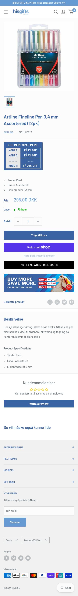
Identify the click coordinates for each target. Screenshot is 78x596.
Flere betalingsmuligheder (39, 255)
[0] (71, 12)
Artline (8, 132)
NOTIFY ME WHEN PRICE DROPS (39, 264)
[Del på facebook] (50, 302)
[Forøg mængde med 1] (38, 221)
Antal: (7, 221)
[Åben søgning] (56, 12)
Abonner (14, 522)
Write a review (39, 403)
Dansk (9, 540)
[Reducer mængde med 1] (18, 221)
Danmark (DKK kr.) (32, 540)
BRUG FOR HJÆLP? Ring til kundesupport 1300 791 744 (39, 3)
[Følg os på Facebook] (6, 558)
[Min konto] (63, 12)
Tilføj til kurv (39, 235)
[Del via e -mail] (71, 302)
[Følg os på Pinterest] (20, 558)
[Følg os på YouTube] (28, 558)
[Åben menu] (6, 12)
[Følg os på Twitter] (13, 558)
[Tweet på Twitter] (64, 302)
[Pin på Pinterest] (57, 302)
